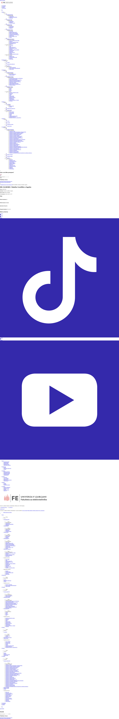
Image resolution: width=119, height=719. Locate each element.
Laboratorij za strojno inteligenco (14, 148)
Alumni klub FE (11, 99)
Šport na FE (11, 93)
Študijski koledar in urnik (13, 32)
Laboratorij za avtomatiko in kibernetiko (15, 147)
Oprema (8, 65)
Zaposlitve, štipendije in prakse (13, 92)
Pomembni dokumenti (12, 43)
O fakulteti (3, 486)
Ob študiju (3, 470)
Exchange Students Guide (13, 57)
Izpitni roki (7, 562)
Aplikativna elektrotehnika (13, 17)
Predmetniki (11, 51)
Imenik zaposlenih (12, 52)
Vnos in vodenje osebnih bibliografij (14, 68)
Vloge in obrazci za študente (10, 544)
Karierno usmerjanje (10, 72)
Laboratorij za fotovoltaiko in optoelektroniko (16, 137)
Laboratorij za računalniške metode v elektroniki (16, 141)
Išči (0, 177)
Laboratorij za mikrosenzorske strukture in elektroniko (17, 139)
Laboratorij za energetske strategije (14, 135)
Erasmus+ (10, 55)
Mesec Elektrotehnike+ (12, 74)
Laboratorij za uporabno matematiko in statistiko (16, 132)
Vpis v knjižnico (11, 111)
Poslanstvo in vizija (12, 160)
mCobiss (10, 106)
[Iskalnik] (9, 714)
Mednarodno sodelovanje (7, 468)
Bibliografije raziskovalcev (11, 108)
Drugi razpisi (7, 556)
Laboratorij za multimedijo (13, 150)
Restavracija (11, 164)
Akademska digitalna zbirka (10, 645)
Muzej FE (5, 490)
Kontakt (10, 37)
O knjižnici (9, 104)
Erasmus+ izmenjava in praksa (13, 42)
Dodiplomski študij (10, 14)
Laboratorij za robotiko (12, 142)
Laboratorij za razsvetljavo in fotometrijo (11, 670)
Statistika (7, 537)
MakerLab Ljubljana (12, 97)
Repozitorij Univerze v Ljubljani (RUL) (15, 117)
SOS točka (7, 626)
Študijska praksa (11, 56)
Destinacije (11, 41)
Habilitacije (11, 167)
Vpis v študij (11, 31)
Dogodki (8, 122)
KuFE (6, 620)
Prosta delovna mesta (3, 182)
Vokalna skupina (11, 96)
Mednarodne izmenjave (5, 184)
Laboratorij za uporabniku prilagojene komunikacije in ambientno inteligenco (17, 686)
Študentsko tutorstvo (9, 607)
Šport (10, 182)
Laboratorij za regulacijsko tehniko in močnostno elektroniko (14, 680)
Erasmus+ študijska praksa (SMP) (14, 40)
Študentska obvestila (10, 124)
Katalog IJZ (7, 700)
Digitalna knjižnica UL (12, 116)
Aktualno (3, 118)
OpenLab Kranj (8, 621)
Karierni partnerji (8, 596)
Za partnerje (3, 6)
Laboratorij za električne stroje (13, 145)
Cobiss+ (10, 115)
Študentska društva (10, 86)
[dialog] (59, 177)
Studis (10, 46)
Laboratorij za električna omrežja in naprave (15, 133)
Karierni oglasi (6, 655)
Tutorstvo (10, 94)
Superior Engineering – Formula (14, 100)
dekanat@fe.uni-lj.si (4, 507)
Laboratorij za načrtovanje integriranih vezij (15, 140)
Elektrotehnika (11, 16)
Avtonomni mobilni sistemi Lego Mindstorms (16, 78)
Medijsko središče (10, 156)
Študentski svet (11, 98)
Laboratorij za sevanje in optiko (14, 151)
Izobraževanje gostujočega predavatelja (15, 81)
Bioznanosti (11, 27)
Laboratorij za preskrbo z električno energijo (15, 136)
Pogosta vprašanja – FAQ (13, 36)
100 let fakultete (11, 168)
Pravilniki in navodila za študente (14, 34)
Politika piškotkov (30, 510)
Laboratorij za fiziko (12, 131)
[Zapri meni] (0, 513)
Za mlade (3, 7)
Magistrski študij (9, 19)
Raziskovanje (4, 466)
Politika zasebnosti (35, 510)
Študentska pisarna (10, 29)
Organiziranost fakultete (12, 161)
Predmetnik (2, 181)
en (2, 10)
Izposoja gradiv (11, 112)
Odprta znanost (11, 69)
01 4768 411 (11, 507)
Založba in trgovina (12, 165)
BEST (10, 89)
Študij (3, 12)
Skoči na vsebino (2, 0)
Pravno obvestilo (24, 510)
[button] (2, 181)
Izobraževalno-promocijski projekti (14, 80)
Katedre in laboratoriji (12, 67)
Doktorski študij (9, 24)
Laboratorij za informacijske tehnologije (15, 149)
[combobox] (4, 176)
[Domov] (0, 184)
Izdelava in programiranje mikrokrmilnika (12, 602)
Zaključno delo (11, 35)
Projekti (8, 62)
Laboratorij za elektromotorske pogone (15, 146)
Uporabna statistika (8, 531)
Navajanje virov (11, 113)
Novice (5, 483)
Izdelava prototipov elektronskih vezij (14, 84)
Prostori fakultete (11, 162)
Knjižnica (10, 53)
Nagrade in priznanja (9, 695)
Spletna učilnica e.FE (12, 47)
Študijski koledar (6, 181)
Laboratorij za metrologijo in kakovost (11, 675)
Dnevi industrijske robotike (13, 79)
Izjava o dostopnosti (41, 510)
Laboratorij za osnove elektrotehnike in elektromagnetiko (14, 665)
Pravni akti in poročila (12, 166)
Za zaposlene (4, 5)
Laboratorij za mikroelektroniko (14, 138)
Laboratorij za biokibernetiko (13, 143)
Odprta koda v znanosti (12, 82)
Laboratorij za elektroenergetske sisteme (15, 134)
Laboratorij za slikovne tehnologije (14, 144)
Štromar (10, 88)
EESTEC (7, 614)
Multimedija (11, 22)
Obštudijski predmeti (10, 76)
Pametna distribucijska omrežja (13, 83)
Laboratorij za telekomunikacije (10, 685)
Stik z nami (11, 159)
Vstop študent (4, 8)
